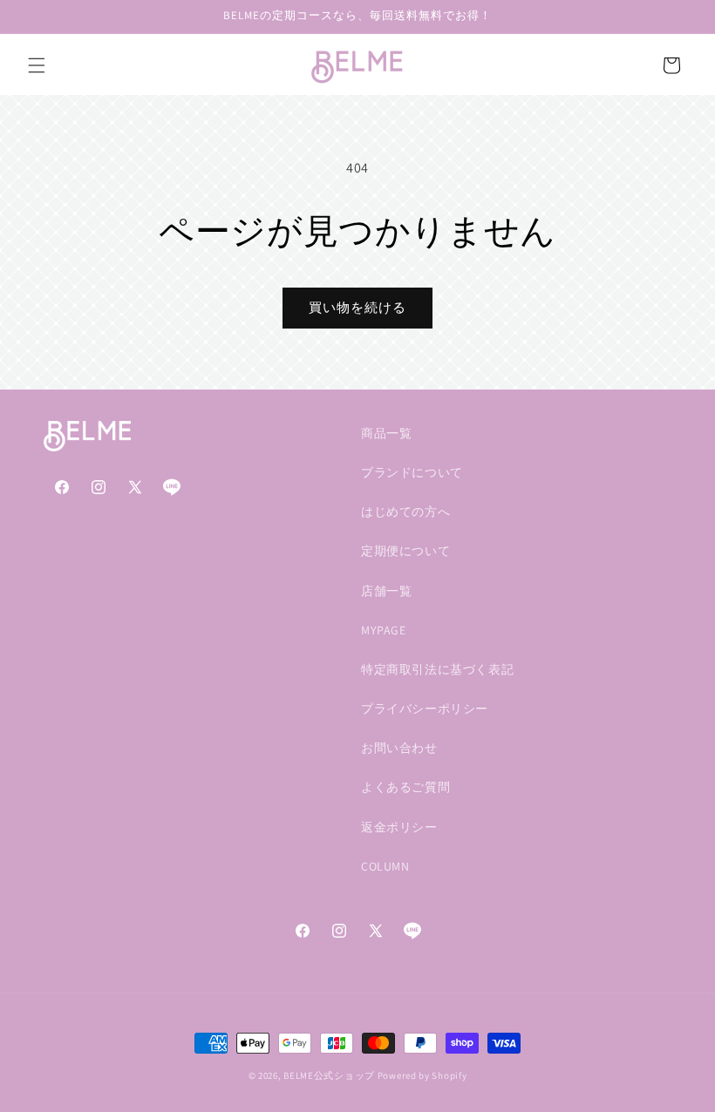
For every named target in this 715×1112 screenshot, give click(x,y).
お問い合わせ (399, 748)
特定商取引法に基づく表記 (437, 669)
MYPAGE (383, 630)
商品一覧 (386, 433)
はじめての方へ (405, 511)
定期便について (405, 551)
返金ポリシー (399, 827)
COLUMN (385, 866)
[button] (36, 65)
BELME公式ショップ (329, 1075)
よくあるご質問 (405, 787)
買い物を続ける (357, 307)
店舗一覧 (386, 591)
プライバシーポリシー (424, 708)
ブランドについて (412, 472)
